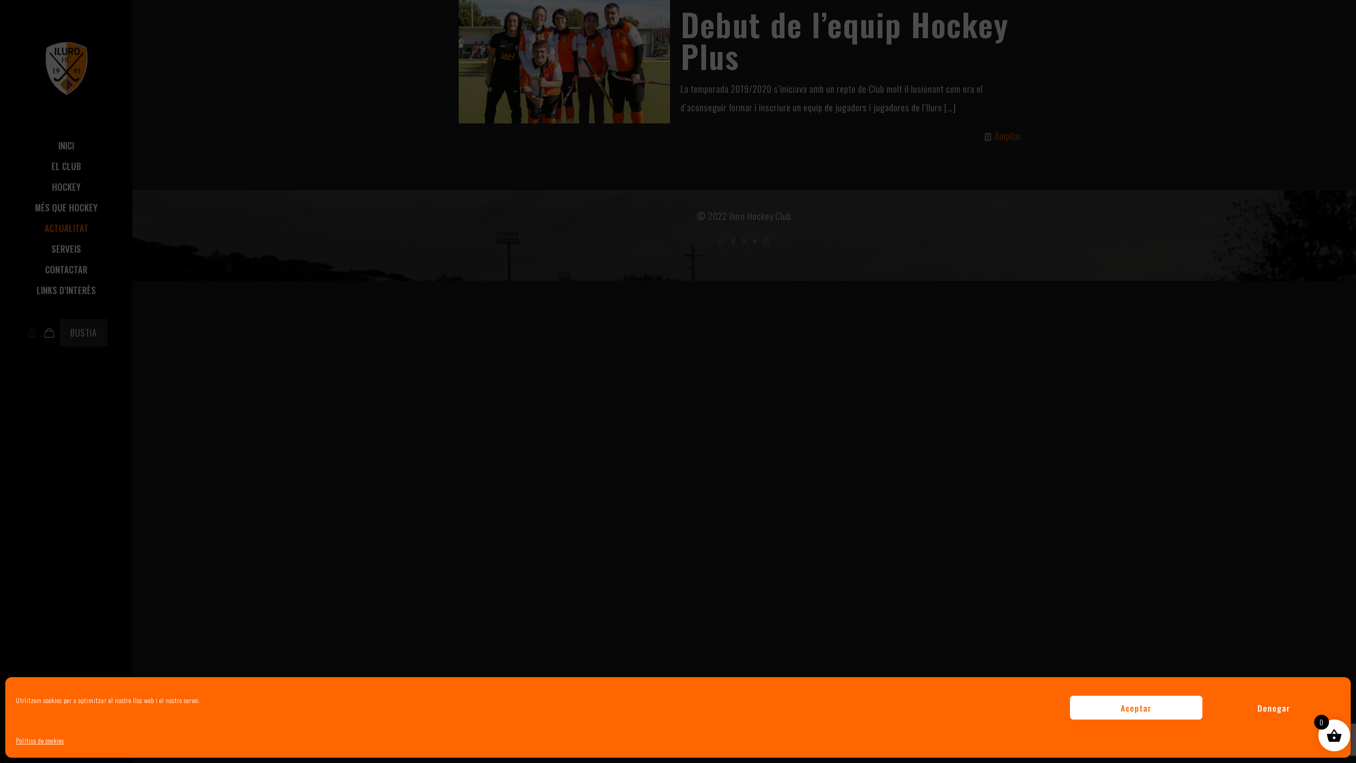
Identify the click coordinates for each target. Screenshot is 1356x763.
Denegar (1273, 708)
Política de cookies (40, 740)
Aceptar (1136, 708)
